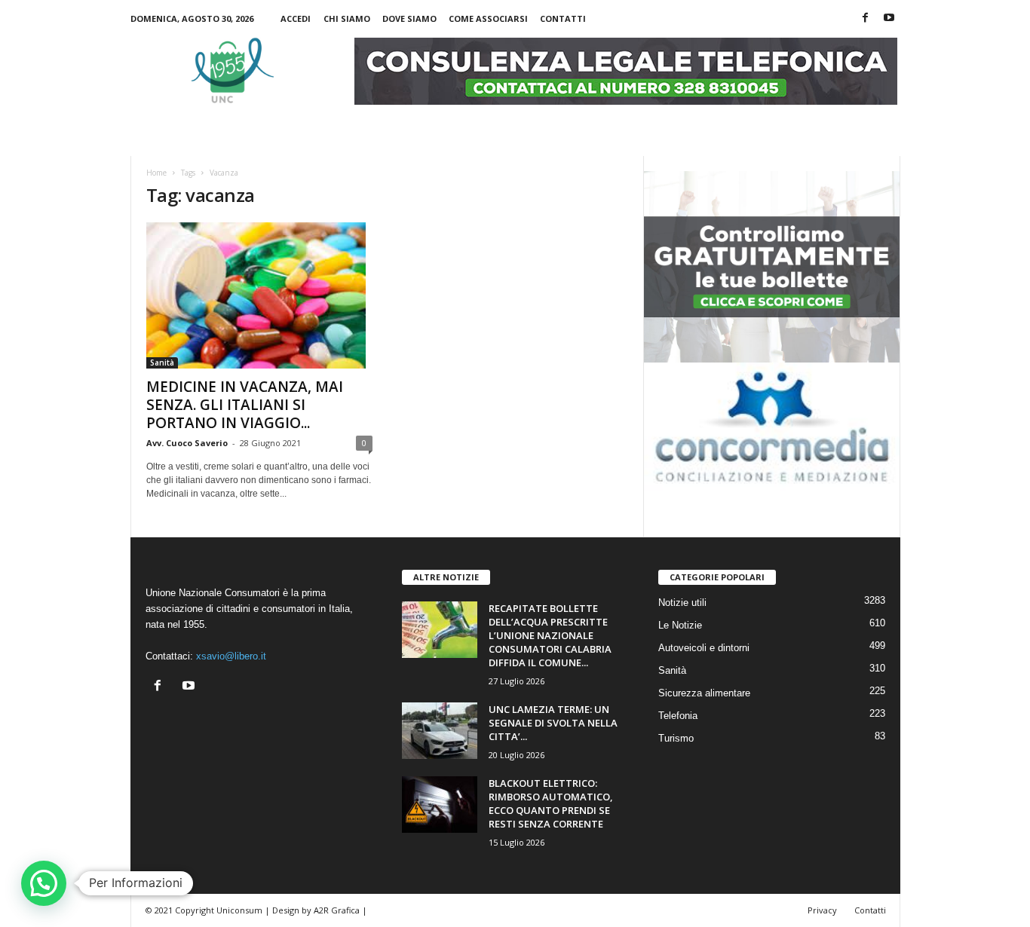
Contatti (563, 18)
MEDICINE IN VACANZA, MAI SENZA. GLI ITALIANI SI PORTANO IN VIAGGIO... (244, 405)
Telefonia (677, 715)
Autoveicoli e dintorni (704, 647)
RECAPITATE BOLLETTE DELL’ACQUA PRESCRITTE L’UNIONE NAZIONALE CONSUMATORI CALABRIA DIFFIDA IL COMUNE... (550, 635)
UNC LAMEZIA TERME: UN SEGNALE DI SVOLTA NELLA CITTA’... (553, 722)
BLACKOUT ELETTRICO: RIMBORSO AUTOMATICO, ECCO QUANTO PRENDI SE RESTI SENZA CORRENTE (551, 803)
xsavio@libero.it (231, 656)
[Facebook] (866, 18)
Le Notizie (680, 625)
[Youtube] (889, 18)
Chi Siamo (346, 18)
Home (156, 172)
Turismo (676, 738)
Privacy (822, 910)
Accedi (295, 18)
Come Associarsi (488, 18)
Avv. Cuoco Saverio (187, 442)
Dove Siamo (409, 18)
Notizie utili (682, 602)
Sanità (162, 362)
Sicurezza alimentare (704, 693)
